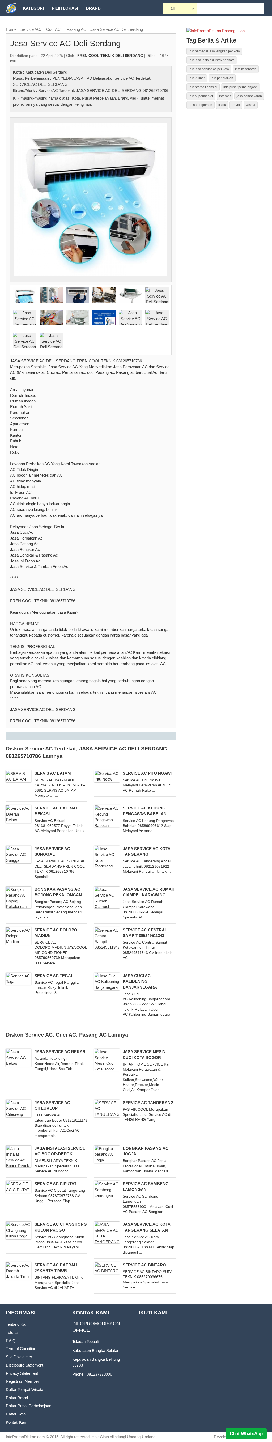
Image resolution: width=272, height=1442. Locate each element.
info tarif (225, 96)
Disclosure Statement (24, 1365)
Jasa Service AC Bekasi (60, 1051)
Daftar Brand (17, 1398)
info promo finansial (203, 87)
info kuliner (197, 78)
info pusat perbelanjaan (240, 87)
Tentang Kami (17, 1324)
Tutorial (12, 1332)
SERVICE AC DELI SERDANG (40, 84)
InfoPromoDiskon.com (25, 1437)
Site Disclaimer (19, 1357)
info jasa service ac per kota (209, 69)
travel (236, 105)
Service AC (30, 29)
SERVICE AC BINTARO (144, 1265)
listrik (222, 105)
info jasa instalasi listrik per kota (212, 60)
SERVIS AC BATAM (53, 773)
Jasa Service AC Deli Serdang (116, 29)
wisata (250, 105)
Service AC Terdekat (132, 78)
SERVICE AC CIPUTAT (55, 1183)
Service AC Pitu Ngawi (147, 773)
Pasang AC (76, 29)
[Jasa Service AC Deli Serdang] (91, 199)
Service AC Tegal (54, 975)
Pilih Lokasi (65, 8)
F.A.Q (11, 1340)
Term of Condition (21, 1348)
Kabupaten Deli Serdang (46, 72)
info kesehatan (245, 69)
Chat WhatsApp (246, 1433)
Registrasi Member (22, 1381)
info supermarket (201, 96)
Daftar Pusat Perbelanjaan (28, 1405)
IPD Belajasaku (99, 78)
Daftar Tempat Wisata (24, 1389)
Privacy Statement (22, 1373)
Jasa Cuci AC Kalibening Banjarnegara (140, 981)
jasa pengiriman (200, 105)
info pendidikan (222, 78)
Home (11, 29)
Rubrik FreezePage (44, 24)
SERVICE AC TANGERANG (148, 1102)
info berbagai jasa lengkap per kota (214, 51)
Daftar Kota (16, 1414)
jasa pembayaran (249, 96)
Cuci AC (53, 29)
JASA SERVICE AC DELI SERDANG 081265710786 (122, 90)
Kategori (33, 8)
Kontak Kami (17, 1422)
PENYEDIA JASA (67, 78)
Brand (93, 8)
